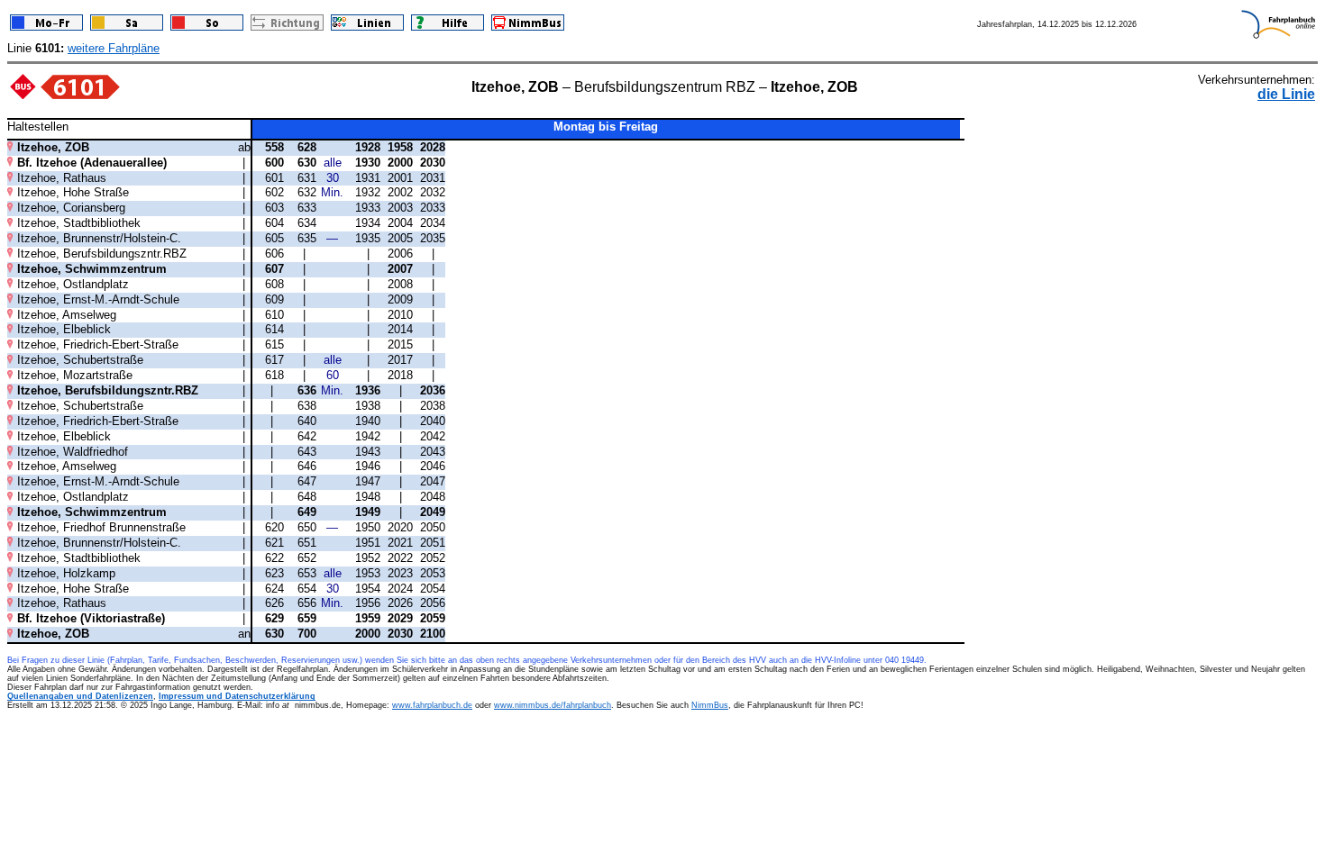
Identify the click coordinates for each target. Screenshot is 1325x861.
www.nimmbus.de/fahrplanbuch (552, 705)
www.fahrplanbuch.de (432, 705)
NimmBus (709, 705)
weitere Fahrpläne (114, 48)
